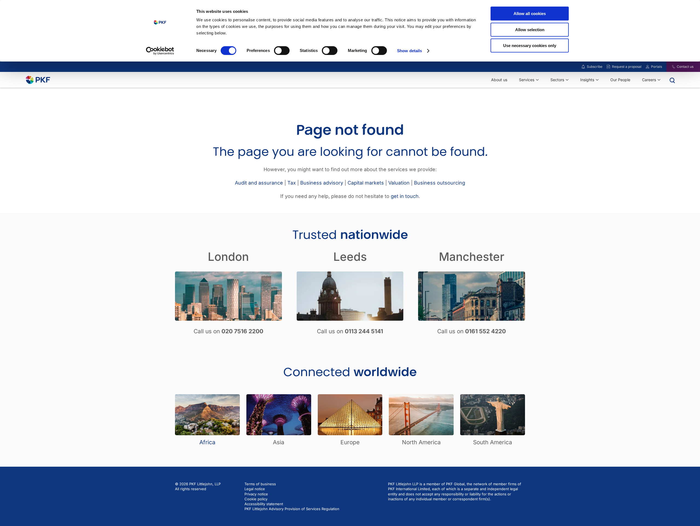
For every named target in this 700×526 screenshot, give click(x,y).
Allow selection (529, 29)
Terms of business (260, 484)
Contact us (685, 67)
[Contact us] (670, 67)
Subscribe (594, 67)
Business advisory (321, 183)
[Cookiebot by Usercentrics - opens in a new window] (160, 51)
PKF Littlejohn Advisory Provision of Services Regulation (291, 509)
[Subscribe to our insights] (583, 67)
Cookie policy (255, 499)
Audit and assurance (259, 183)
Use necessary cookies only (529, 45)
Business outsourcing (439, 183)
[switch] (282, 50)
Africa (207, 442)
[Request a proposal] (608, 67)
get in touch (405, 196)
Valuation (399, 183)
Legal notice (254, 489)
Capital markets (366, 183)
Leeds (350, 257)
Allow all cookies (530, 13)
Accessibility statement (263, 504)
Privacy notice (256, 494)
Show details (409, 50)
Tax (291, 183)
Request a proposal (626, 67)
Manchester (471, 257)
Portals (656, 67)
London (228, 257)
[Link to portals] (647, 66)
